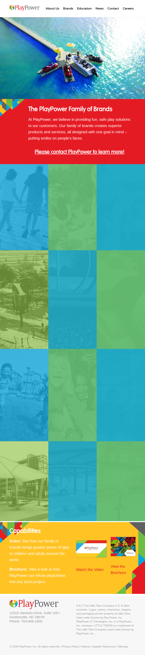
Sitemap (123, 646)
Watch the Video (89, 570)
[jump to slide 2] (73, 88)
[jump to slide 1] (71, 88)
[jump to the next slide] (72, 58)
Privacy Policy (70, 646)
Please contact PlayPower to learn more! (79, 152)
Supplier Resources (104, 646)
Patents (85, 646)
